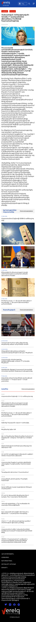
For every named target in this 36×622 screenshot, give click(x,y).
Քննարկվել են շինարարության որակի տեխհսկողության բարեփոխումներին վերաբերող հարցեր (14, 404)
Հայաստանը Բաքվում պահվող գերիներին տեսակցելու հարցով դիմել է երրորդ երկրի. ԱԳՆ (16, 464)
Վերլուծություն (7, 554)
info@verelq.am (15, 617)
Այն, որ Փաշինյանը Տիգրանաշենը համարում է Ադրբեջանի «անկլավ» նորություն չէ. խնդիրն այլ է (17, 437)
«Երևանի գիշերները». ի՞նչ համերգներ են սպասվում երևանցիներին (15, 504)
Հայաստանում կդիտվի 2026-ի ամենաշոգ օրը (17, 396)
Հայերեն (4, 11)
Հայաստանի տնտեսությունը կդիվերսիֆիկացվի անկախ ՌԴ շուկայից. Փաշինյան (15, 361)
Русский (12, 11)
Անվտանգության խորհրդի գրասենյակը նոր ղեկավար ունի (16, 446)
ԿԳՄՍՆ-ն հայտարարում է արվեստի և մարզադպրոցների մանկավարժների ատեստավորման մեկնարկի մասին (14, 540)
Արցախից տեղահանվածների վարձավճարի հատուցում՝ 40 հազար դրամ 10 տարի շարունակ (16, 379)
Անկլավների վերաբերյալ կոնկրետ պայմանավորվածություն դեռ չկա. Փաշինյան (17, 351)
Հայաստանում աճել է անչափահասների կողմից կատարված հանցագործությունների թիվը (16, 530)
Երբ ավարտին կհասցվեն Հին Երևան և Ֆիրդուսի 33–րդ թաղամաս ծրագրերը (15, 512)
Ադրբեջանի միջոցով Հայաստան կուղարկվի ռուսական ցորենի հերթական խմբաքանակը (17, 370)
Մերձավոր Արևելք (8, 564)
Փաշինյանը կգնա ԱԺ (8, 429)
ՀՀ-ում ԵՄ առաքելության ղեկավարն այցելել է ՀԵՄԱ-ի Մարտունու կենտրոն (17, 454)
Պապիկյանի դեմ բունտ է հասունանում (14, 472)
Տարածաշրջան (6, 561)
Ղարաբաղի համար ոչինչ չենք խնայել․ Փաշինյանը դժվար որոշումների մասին (14, 343)
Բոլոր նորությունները (28, 389)
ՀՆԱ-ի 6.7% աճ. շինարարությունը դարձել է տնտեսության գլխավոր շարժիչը (15, 521)
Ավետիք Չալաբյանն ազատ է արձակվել (15, 422)
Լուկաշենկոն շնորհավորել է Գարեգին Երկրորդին (14, 479)
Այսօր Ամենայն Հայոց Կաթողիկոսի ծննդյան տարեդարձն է (16, 487)
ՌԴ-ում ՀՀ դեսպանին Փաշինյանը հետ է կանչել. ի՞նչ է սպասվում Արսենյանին (15, 496)
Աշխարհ (4, 567)
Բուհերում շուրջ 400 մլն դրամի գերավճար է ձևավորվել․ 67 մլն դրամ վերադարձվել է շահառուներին (16, 414)
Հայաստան (5, 557)
